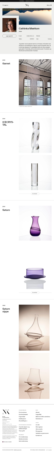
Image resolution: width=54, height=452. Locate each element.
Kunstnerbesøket (23, 414)
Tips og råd (22, 430)
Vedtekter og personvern (42, 433)
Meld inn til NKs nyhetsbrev (43, 416)
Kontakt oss (39, 435)
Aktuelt (37, 412)
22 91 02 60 (4, 420)
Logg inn (6, 5)
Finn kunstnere (23, 412)
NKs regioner (39, 427)
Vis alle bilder (34, 193)
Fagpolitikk (38, 414)
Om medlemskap (23, 436)
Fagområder (22, 416)
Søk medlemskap (23, 441)
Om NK (38, 424)
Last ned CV (9, 36)
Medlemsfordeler (23, 439)
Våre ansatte (39, 429)
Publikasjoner (22, 418)
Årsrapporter (39, 431)
